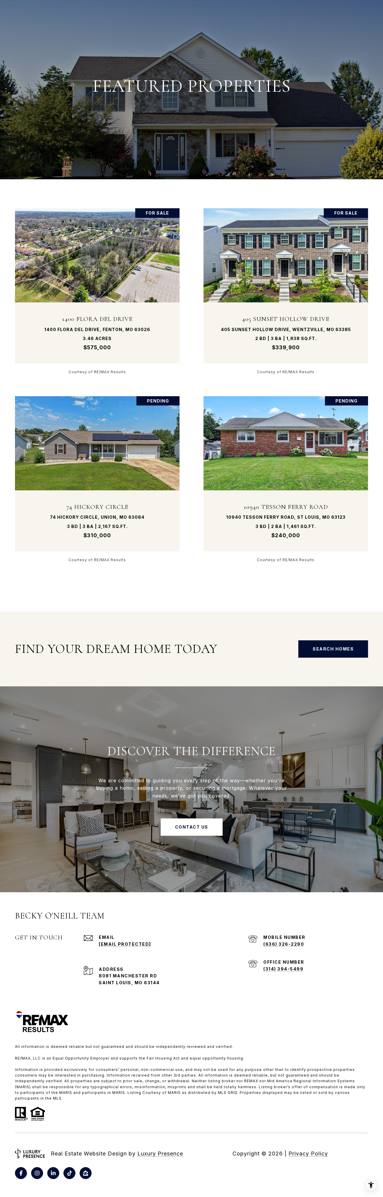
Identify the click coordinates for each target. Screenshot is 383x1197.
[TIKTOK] (69, 1173)
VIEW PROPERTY (97, 290)
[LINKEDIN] (53, 1173)
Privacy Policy (308, 1153)
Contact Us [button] (191, 826)
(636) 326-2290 (283, 944)
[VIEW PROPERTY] (97, 285)
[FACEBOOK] (21, 1173)
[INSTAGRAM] (37, 1173)
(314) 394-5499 (283, 968)
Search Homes (333, 648)
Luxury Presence (160, 1153)
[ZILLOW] (86, 1173)
